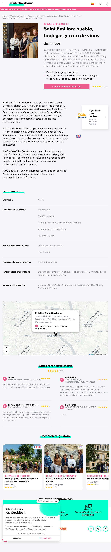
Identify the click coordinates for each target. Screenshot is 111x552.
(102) (56, 487)
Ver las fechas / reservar (66, 86)
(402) (15, 487)
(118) (96, 484)
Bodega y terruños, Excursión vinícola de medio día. (21, 480)
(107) (106, 86)
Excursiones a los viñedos (70, 16)
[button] (15, 55)
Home (5, 16)
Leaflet (92, 354)
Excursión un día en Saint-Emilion (60, 480)
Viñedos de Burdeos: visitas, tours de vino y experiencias (33, 16)
